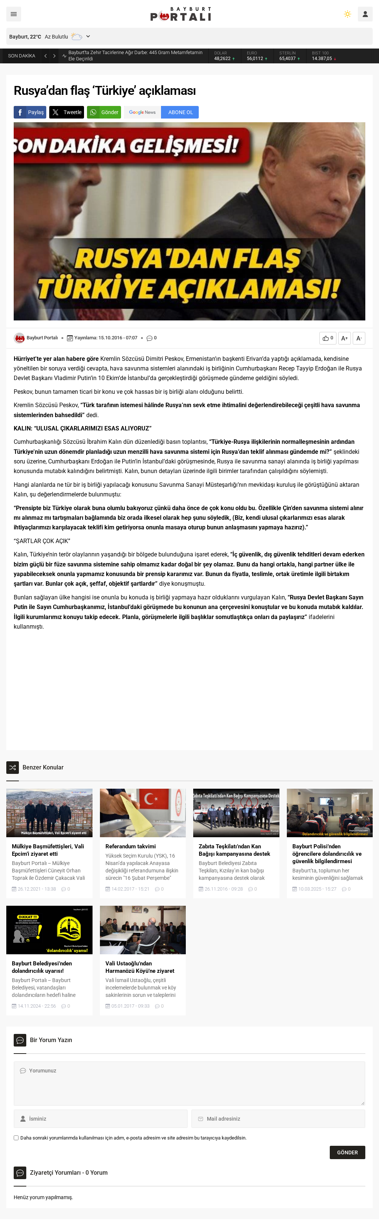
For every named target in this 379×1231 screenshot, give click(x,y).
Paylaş (36, 112)
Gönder (109, 112)
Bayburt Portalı (42, 337)
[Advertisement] (189, 691)
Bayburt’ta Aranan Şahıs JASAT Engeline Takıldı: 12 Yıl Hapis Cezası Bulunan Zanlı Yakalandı (131, 55)
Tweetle (72, 112)
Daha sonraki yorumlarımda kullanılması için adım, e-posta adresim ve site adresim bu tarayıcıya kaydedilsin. (133, 1137)
